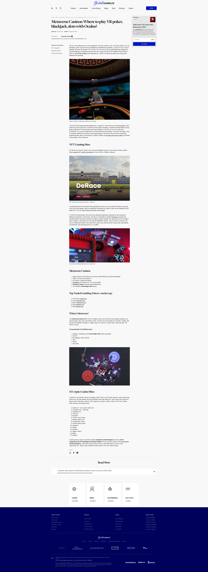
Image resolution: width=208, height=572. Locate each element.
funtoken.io (83, 299)
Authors (96, 541)
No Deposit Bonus (88, 529)
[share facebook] (74, 453)
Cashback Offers (88, 526)
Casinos (73, 8)
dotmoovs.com (81, 302)
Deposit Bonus (87, 518)
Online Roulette (119, 521)
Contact (90, 541)
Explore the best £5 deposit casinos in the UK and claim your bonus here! (75, 472)
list (117, 445)
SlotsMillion (76, 282)
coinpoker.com (80, 300)
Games (117, 514)
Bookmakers (84, 8)
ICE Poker (122, 125)
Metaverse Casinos (56, 50)
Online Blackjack (119, 518)
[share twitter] (70, 453)
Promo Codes (150, 514)
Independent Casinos (56, 522)
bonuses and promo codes (114, 135)
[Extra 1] (104, 472)
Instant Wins (118, 526)
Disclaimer (103, 541)
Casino (57, 17)
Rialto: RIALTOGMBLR (151, 527)
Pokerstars (114, 217)
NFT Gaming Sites (55, 48)
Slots (113, 8)
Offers (151, 8)
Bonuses (122, 8)
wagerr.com (79, 306)
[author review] (59, 36)
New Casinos (54, 520)
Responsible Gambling (113, 541)
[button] (52, 8)
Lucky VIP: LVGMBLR (151, 529)
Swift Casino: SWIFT (151, 522)
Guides (131, 8)
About (84, 541)
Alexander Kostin (65, 36)
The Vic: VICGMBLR (150, 520)
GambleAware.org (138, 29)
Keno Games (118, 524)
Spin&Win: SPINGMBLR (151, 524)
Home (52, 17)
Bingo (106, 8)
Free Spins (86, 521)
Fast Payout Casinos (56, 524)
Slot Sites (53, 529)
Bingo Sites (54, 527)
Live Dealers (118, 529)
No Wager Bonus (88, 524)
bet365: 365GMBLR (150, 517)
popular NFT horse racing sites (82, 152)
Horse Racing (96, 8)
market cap (106, 293)
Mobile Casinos (55, 517)
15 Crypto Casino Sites (56, 53)
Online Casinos (55, 514)
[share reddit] (77, 453)
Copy (152, 39)
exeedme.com (80, 304)
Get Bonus (144, 44)
